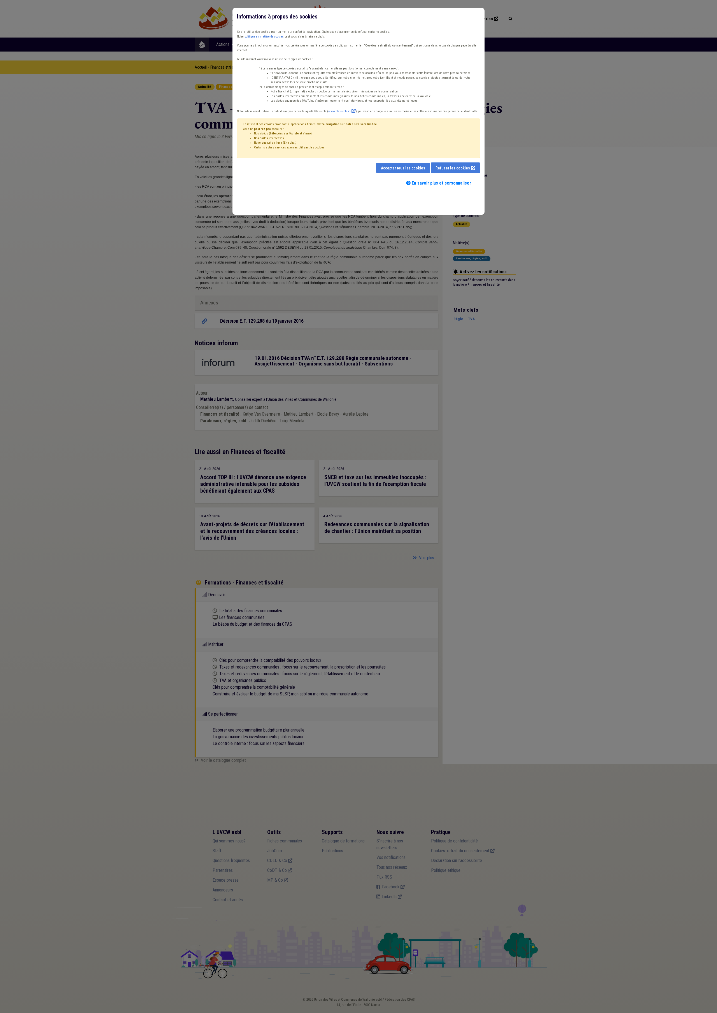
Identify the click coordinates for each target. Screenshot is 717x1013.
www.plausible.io (339, 111)
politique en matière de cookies (264, 36)
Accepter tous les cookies (403, 168)
